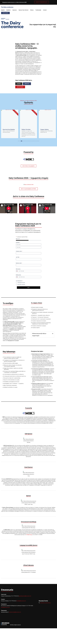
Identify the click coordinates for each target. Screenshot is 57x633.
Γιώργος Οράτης (26, 129)
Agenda (2, 10)
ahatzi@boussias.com (5, 607)
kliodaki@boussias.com (21, 600)
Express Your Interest (23, 10)
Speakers (8, 10)
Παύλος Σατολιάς (7, 129)
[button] (18, 141)
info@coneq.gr (29, 534)
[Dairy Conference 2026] (28, 184)
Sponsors (15, 10)
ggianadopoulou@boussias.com (25, 596)
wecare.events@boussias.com (15, 612)
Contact (45, 10)
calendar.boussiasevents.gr (45, 602)
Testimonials (38, 10)
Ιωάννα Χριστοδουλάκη (46, 129)
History (32, 10)
